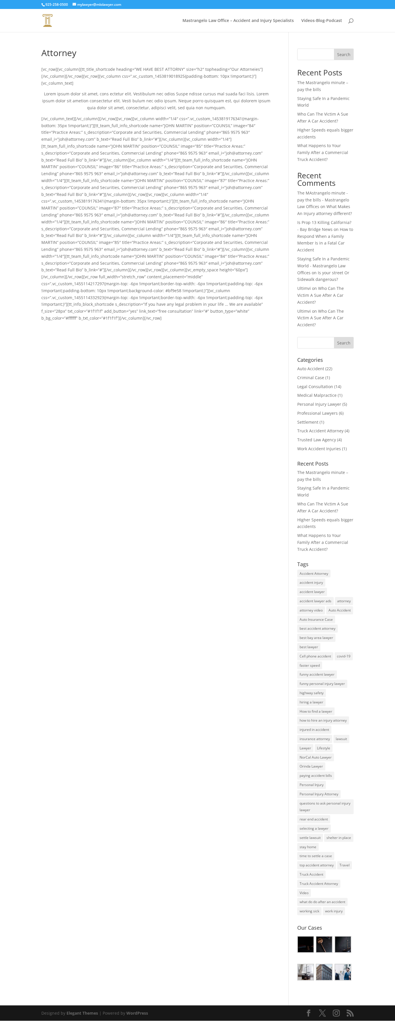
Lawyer (305, 748)
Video (304, 892)
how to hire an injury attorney (323, 720)
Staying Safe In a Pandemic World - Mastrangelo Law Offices (323, 265)
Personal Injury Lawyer (319, 404)
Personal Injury (312, 784)
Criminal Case (310, 377)
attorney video (311, 610)
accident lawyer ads (315, 600)
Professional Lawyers (317, 413)
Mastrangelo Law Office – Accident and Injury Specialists (238, 20)
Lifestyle (323, 748)
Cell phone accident (315, 656)
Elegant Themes (82, 1013)
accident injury (311, 582)
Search (343, 54)
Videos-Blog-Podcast (321, 20)
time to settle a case (316, 855)
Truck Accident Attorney (320, 430)
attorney (344, 600)
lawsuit (341, 738)
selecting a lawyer (314, 828)
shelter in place (338, 837)
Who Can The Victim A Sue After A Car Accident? (320, 295)
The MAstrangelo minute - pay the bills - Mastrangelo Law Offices (323, 200)
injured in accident (314, 729)
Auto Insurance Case (316, 619)
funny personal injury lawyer (322, 683)
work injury (334, 911)
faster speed (310, 665)
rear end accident (314, 819)
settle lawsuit (310, 837)
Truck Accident (311, 874)
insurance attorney (315, 738)
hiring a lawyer (311, 702)
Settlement (307, 422)
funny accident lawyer (317, 674)
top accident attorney (317, 865)
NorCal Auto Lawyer (316, 757)
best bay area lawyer (316, 637)
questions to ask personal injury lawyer (325, 807)
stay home (308, 846)
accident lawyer (312, 591)
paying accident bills (316, 775)
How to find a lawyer (316, 711)
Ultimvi (304, 288)
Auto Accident (310, 368)
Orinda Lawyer (311, 766)
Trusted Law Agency (316, 439)
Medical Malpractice (317, 395)
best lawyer (309, 646)
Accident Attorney (314, 573)
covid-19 (343, 656)
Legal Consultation (315, 386)
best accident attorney (317, 628)
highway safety (312, 692)
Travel (344, 865)
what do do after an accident (322, 901)
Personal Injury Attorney (319, 794)
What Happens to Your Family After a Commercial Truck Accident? (322, 152)
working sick (309, 911)
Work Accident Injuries (319, 448)
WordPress (137, 1013)
